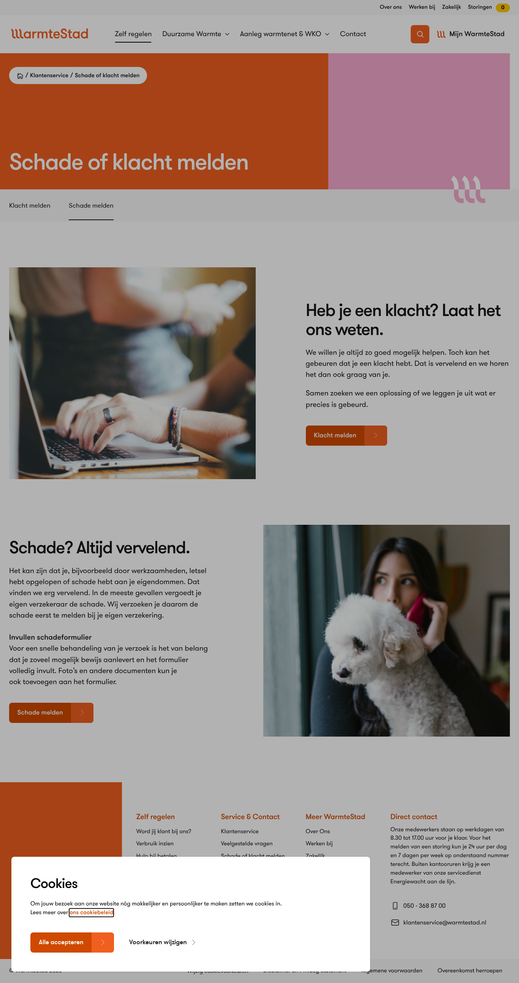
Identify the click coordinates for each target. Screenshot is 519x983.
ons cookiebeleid (91, 912)
